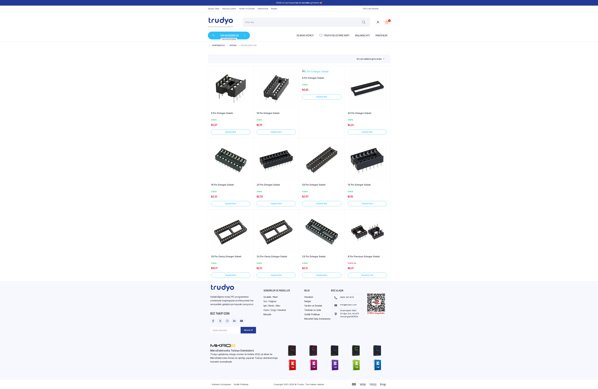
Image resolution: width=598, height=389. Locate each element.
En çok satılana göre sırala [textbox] (369, 59)
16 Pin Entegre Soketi (268, 113)
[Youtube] (241, 321)
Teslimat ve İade (312, 310)
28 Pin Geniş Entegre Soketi (226, 256)
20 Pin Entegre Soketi (268, 184)
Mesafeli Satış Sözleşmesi (317, 318)
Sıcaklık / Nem (270, 297)
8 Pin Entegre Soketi (222, 113)
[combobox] (370, 59)
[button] (249, 71)
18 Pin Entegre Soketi (222, 184)
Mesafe (267, 314)
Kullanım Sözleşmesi (221, 384)
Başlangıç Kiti (362, 35)
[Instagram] (227, 321)
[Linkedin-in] (234, 321)
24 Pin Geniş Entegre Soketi (272, 256)
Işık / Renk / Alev (271, 305)
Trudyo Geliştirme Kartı (336, 35)
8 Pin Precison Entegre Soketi (364, 256)
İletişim (274, 8)
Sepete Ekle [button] (230, 132)
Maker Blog (381, 35)
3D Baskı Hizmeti (305, 35)
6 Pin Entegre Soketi (313, 78)
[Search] (363, 22)
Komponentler (218, 45)
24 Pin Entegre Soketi (314, 256)
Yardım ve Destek (247, 8)
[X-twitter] (220, 321)
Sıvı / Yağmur (270, 301)
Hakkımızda (263, 8)
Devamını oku (367, 275)
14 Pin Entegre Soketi (359, 184)
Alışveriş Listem (229, 8)
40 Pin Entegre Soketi (359, 113)
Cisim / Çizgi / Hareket (274, 310)
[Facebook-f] (213, 321)
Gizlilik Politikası (312, 314)
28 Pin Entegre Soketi (313, 184)
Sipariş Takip (213, 8)
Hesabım (308, 297)
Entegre (233, 45)
